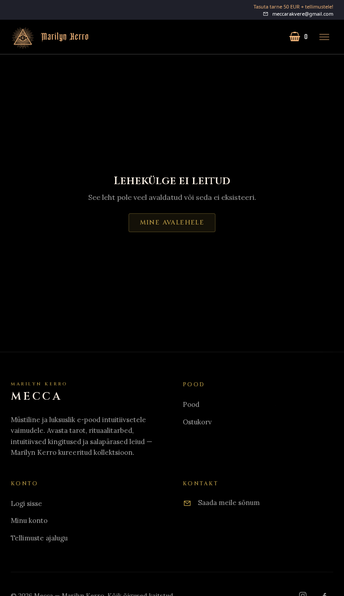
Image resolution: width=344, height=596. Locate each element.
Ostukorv (197, 422)
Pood (191, 404)
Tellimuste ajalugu (39, 538)
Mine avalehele (172, 222)
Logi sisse (26, 503)
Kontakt (201, 483)
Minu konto (29, 520)
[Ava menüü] (324, 37)
